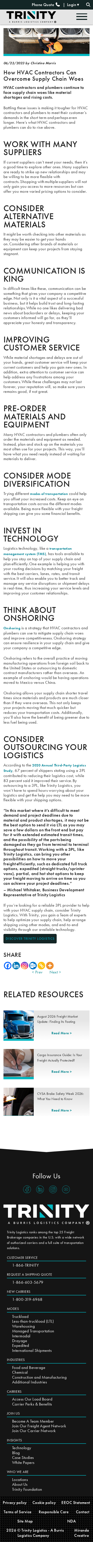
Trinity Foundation (27, 1489)
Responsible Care (54, 1512)
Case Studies (23, 1457)
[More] (50, 965)
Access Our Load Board (32, 1399)
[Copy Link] (41, 965)
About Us (20, 1484)
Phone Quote (43, 4)
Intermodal (21, 1336)
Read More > (61, 1033)
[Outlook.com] (33, 965)
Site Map (25, 1521)
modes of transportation (49, 494)
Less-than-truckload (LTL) (33, 1321)
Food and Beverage (28, 1367)
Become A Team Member (33, 1421)
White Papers (23, 1462)
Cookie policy (44, 1502)
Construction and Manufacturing (39, 1377)
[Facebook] (7, 965)
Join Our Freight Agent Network (39, 1426)
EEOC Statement (75, 1502)
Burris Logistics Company (41, 1533)
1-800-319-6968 (27, 1299)
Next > (55, 972)
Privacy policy (15, 1502)
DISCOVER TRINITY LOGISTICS (30, 938)
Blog (16, 1452)
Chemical (20, 1372)
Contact (82, 1512)
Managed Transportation (33, 1331)
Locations (20, 1479)
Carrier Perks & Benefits (32, 1404)
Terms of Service (18, 1512)
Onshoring (11, 628)
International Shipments (32, 1350)
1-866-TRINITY (25, 1265)
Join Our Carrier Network (34, 1430)
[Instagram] (24, 965)
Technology (21, 1447)
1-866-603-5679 (27, 1282)
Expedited (20, 1345)
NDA (71, 1521)
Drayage (19, 1340)
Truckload (20, 1316)
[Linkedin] (16, 965)
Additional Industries (29, 1382)
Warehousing (23, 1326)
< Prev (37, 972)
